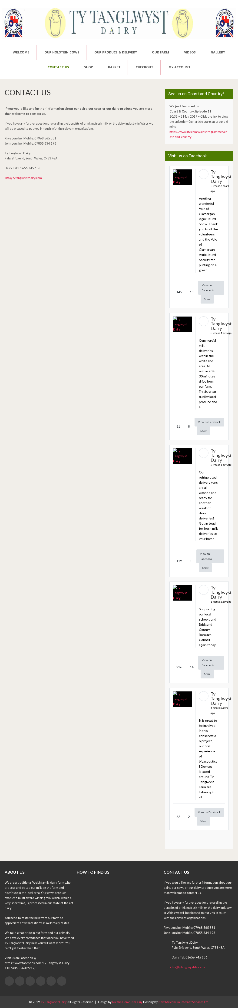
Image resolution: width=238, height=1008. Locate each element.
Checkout (144, 67)
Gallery (218, 52)
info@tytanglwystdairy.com (23, 178)
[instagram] (51, 981)
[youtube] (61, 981)
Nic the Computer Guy (127, 1002)
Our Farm (160, 52)
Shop (88, 67)
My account (180, 67)
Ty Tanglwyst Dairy (54, 1002)
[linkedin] (40, 981)
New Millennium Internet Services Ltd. (184, 1002)
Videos (190, 52)
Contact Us (58, 67)
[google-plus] (30, 981)
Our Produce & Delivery (115, 52)
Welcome (21, 52)
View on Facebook (208, 287)
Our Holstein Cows (61, 52)
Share (207, 299)
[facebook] (9, 981)
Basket (114, 67)
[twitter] (19, 981)
